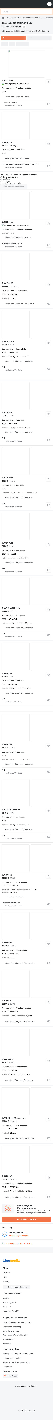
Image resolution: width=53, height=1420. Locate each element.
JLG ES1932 (7, 1059)
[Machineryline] (2, 17)
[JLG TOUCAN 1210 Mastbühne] (26, 591)
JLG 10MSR (7, 543)
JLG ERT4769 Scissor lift (13, 1118)
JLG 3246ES (7, 222)
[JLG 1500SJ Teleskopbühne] (26, 266)
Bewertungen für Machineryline (15, 1335)
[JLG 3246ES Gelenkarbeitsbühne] (26, 205)
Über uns (6, 1273)
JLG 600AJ (7, 1001)
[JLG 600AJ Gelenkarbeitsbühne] (26, 984)
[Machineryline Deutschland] (17, 4)
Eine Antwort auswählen (13, 187)
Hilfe (5, 1277)
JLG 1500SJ (7, 283)
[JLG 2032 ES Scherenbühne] (26, 324)
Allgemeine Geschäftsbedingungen (17, 1322)
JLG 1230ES (7, 81)
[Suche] (49, 11)
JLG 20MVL (7, 413)
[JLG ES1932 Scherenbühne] (26, 1042)
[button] (49, 4)
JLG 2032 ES (8, 341)
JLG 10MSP (7, 142)
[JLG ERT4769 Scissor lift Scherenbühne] (26, 1101)
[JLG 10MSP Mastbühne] (26, 125)
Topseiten (7, 1344)
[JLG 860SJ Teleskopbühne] (26, 925)
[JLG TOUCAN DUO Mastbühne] (26, 793)
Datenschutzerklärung (12, 1327)
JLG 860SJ (7, 942)
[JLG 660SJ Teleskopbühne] (26, 858)
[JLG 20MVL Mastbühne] (26, 396)
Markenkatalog (9, 1339)
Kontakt (6, 1281)
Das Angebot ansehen (26, 1219)
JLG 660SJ (7, 875)
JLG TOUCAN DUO (11, 810)
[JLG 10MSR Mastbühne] (26, 526)
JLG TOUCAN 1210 (11, 608)
